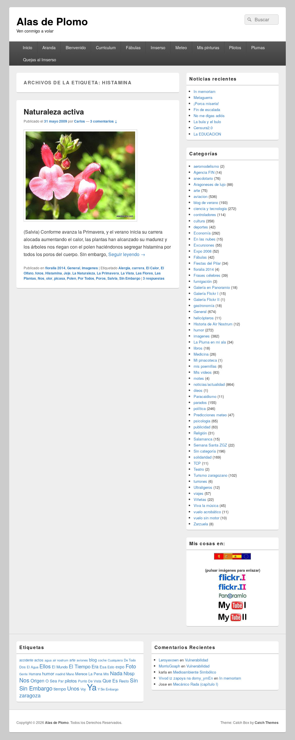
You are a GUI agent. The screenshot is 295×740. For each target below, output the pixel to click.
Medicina (201, 354)
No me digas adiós (209, 115)
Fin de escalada (207, 109)
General (73, 267)
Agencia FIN (204, 172)
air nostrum (60, 660)
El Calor (152, 267)
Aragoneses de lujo (210, 184)
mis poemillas (205, 366)
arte (197, 190)
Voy (83, 689)
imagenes (90, 267)
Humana (35, 674)
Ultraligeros (203, 487)
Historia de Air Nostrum (213, 324)
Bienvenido (76, 47)
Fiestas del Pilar (207, 263)
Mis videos (203, 372)
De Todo (130, 660)
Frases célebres (207, 275)
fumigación (203, 281)
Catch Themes (267, 722)
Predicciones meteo (210, 414)
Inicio (27, 47)
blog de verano (206, 202)
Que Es (110, 680)
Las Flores (144, 273)
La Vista (127, 273)
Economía (202, 233)
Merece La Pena (88, 673)
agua (48, 660)
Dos (22, 666)
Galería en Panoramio (212, 287)
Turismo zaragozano (210, 475)
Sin (134, 680)
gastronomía (204, 305)
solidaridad (202, 457)
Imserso (158, 47)
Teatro (199, 469)
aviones (82, 660)
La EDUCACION (207, 134)
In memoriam (204, 91)
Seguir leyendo (126, 254)
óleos (198, 390)
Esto (110, 666)
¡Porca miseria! (206, 103)
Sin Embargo (129, 278)
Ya (92, 687)
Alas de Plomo (52, 21)
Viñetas (200, 499)
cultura (199, 221)
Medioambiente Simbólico (194, 672)
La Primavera (108, 273)
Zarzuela (201, 524)
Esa (103, 667)
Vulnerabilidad (196, 660)
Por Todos (86, 278)
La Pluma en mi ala (210, 342)
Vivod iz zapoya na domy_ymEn (186, 678)
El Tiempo (79, 666)
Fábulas (133, 47)
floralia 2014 (55, 267)
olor (49, 278)
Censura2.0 (203, 127)
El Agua (32, 667)
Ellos (45, 666)
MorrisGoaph (169, 666)
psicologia (202, 421)
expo (120, 667)
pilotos (71, 681)
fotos (39, 273)
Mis (106, 674)
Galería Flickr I (206, 293)
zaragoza (30, 695)
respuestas (153, 278)
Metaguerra (203, 97)
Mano (70, 674)
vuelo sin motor (206, 517)
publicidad (202, 427)
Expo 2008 (202, 251)
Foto (131, 666)
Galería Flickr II (207, 299)
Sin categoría (205, 451)
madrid (60, 674)
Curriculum (106, 47)
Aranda (49, 47)
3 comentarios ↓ (103, 121)
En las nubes (204, 239)
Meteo (181, 47)
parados (200, 402)
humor (199, 330)
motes (199, 378)
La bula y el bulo (207, 121)
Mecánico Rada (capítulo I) (195, 684)
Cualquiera (115, 660)
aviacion (200, 196)
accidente (26, 660)
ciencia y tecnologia (210, 208)
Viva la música (206, 505)
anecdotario (203, 178)
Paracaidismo (205, 396)
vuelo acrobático (207, 511)
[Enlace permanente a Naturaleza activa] (80, 224)
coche (102, 660)
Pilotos (235, 47)
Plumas (258, 47)
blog (93, 660)
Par (61, 680)
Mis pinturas (208, 47)
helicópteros (204, 318)
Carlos (79, 121)
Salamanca (203, 439)
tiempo (60, 689)
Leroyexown (169, 660)
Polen (71, 278)
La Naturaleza (83, 273)
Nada (116, 673)
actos (39, 660)
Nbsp (129, 673)
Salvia (112, 278)
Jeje (67, 273)
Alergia (124, 267)
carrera (138, 267)
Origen (37, 680)
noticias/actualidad (209, 384)
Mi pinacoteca (205, 360)
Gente (23, 674)
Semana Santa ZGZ (210, 445)
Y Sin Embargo (108, 689)
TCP (197, 463)
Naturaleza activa (54, 111)
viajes (198, 493)
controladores (205, 214)
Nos (41, 278)
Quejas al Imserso (39, 59)
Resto (124, 681)
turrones (200, 481)
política (200, 408)
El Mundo (60, 667)
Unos (73, 688)
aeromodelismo (206, 166)
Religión (200, 433)
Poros (101, 278)
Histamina (53, 273)
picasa (59, 278)
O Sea (51, 681)
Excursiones (204, 245)
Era (95, 666)
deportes (201, 227)
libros (198, 348)
